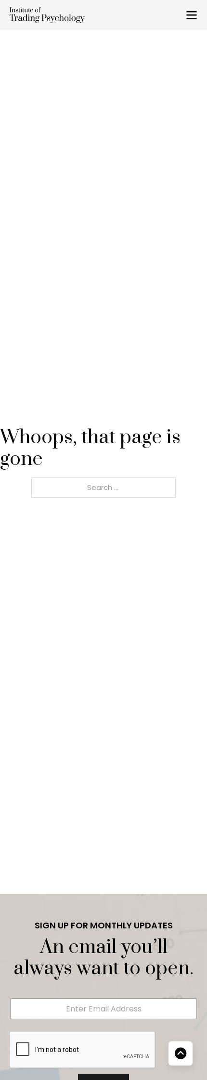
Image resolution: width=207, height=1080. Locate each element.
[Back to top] (180, 1053)
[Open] (191, 15)
